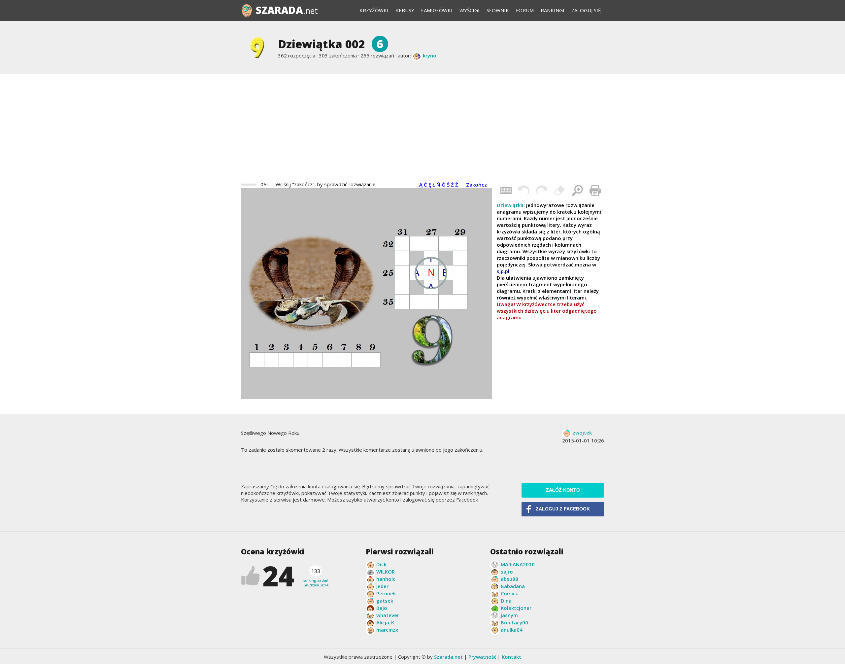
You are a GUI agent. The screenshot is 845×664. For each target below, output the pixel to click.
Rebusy (404, 10)
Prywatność (482, 656)
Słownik (498, 10)
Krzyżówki (374, 10)
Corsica (510, 593)
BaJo (381, 608)
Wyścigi (469, 10)
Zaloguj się (586, 10)
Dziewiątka (510, 205)
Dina (506, 600)
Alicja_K (385, 622)
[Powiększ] (577, 190)
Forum (525, 10)
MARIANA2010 (518, 564)
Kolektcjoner (516, 608)
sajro (507, 571)
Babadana (513, 586)
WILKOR (385, 571)
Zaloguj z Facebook (563, 509)
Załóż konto (563, 490)
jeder (382, 586)
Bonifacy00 (514, 622)
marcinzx (387, 629)
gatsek (384, 600)
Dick (381, 564)
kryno (429, 55)
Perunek (386, 593)
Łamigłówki (437, 10)
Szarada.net (448, 656)
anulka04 (512, 629)
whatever (387, 615)
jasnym (509, 615)
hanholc (385, 579)
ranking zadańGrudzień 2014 (315, 577)
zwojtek (582, 432)
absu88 (509, 579)
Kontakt (511, 656)
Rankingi (552, 10)
